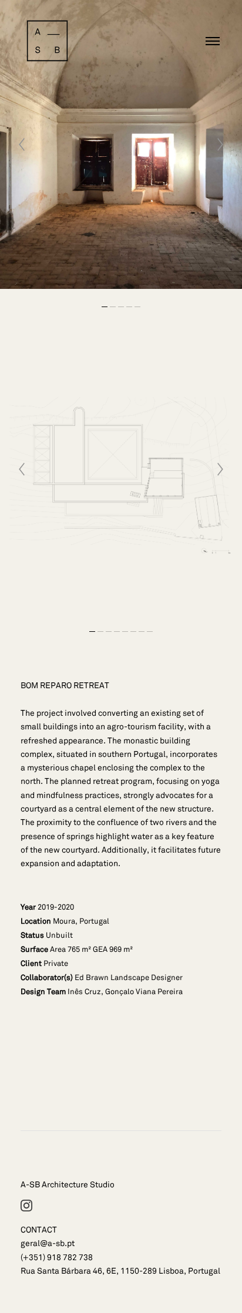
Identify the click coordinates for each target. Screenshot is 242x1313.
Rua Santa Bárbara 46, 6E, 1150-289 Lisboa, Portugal (120, 1271)
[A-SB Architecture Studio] (47, 41)
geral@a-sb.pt (48, 1243)
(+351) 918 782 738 (57, 1257)
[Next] (220, 144)
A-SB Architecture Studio (68, 1185)
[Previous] (22, 144)
